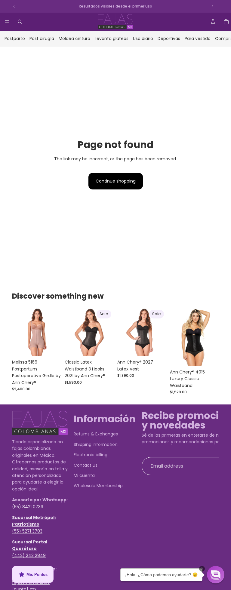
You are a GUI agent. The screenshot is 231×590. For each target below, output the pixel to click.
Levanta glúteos (111, 38)
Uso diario (143, 38)
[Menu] (7, 22)
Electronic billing (90, 455)
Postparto (15, 38)
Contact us (85, 465)
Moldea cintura (74, 38)
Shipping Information (96, 444)
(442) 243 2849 (29, 555)
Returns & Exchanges (96, 434)
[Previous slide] (18, 332)
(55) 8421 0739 (27, 507)
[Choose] (51, 347)
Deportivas (169, 38)
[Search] (19, 21)
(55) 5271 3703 (27, 531)
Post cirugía (41, 38)
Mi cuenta (84, 475)
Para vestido (198, 38)
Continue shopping (116, 181)
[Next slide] (54, 332)
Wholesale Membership (98, 486)
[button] (215, 574)
